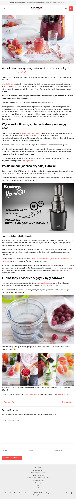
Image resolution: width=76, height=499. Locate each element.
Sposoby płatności (38, 480)
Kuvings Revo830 (29, 161)
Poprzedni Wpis (8, 402)
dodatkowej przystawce (45, 283)
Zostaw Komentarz (8, 72)
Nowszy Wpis (68, 402)
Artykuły (19, 72)
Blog (38, 485)
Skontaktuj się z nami (38, 473)
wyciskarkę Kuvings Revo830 (30, 133)
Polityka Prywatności (38, 475)
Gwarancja (38, 483)
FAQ (38, 488)
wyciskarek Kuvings (33, 394)
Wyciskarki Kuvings (9, 84)
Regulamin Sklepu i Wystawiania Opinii (38, 477)
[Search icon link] (66, 9)
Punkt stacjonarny (38, 470)
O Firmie (38, 467)
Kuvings (9, 77)
